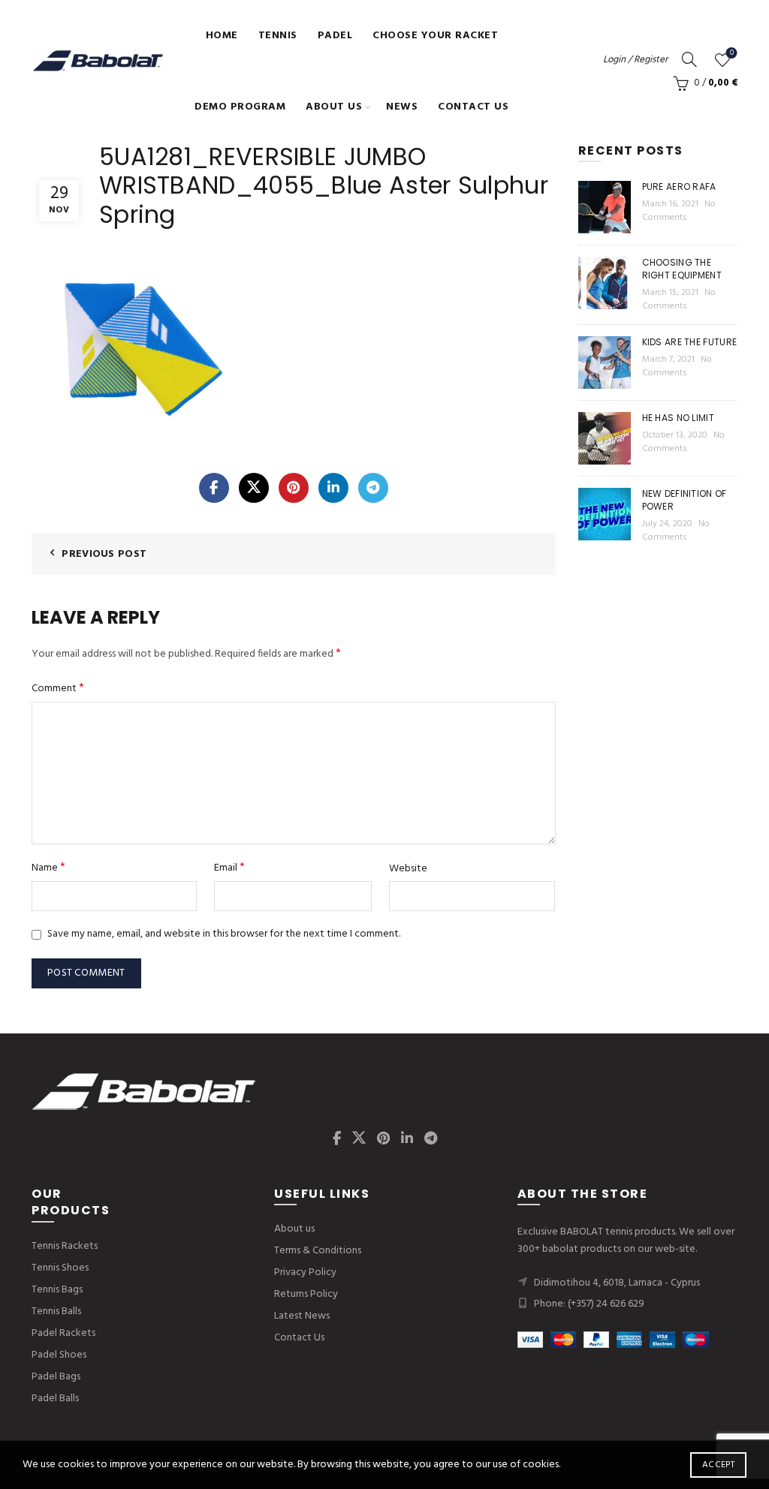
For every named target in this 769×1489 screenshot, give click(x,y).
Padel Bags (56, 1376)
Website (408, 869)
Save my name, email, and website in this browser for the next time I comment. (223, 934)
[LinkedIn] (333, 488)
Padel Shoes (59, 1355)
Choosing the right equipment (682, 268)
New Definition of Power (684, 500)
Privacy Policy (305, 1272)
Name (48, 868)
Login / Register (635, 60)
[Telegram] (373, 488)
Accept (718, 1464)
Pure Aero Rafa (679, 186)
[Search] (689, 59)
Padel (335, 35)
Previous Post (104, 554)
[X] (254, 488)
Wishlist (732, 54)
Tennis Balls (56, 1311)
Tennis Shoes (60, 1268)
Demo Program (240, 107)
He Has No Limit (678, 417)
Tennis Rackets (65, 1246)
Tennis (277, 35)
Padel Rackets (63, 1333)
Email (229, 868)
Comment (58, 688)
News (402, 107)
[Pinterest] (294, 488)
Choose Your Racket (435, 35)
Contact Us (473, 107)
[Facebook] (214, 488)
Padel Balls (55, 1398)
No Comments (679, 211)
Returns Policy (306, 1294)
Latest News (302, 1316)
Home (222, 35)
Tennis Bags (57, 1289)
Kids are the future (689, 341)
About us (334, 107)
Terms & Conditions (317, 1250)
